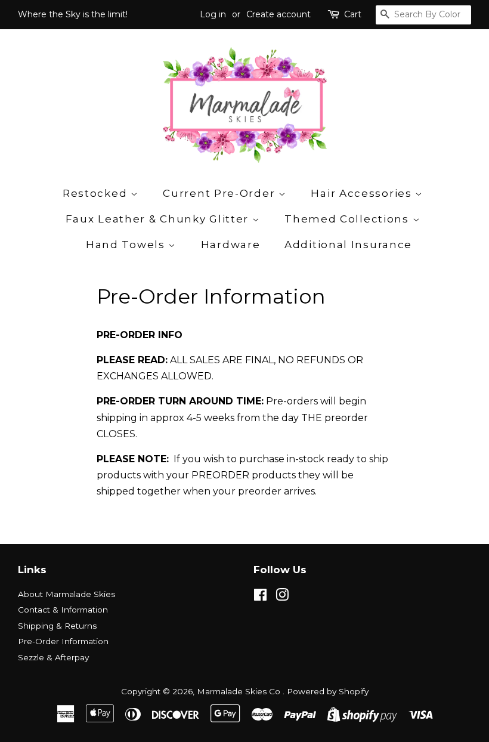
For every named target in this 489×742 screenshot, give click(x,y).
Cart (352, 14)
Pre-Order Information (63, 641)
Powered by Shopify (328, 691)
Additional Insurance (348, 245)
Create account (278, 14)
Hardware (231, 245)
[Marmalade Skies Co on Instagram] (282, 597)
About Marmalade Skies (66, 594)
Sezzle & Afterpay (53, 657)
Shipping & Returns (57, 625)
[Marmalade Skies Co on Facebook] (260, 597)
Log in (213, 14)
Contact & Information (63, 609)
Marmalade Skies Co (240, 691)
